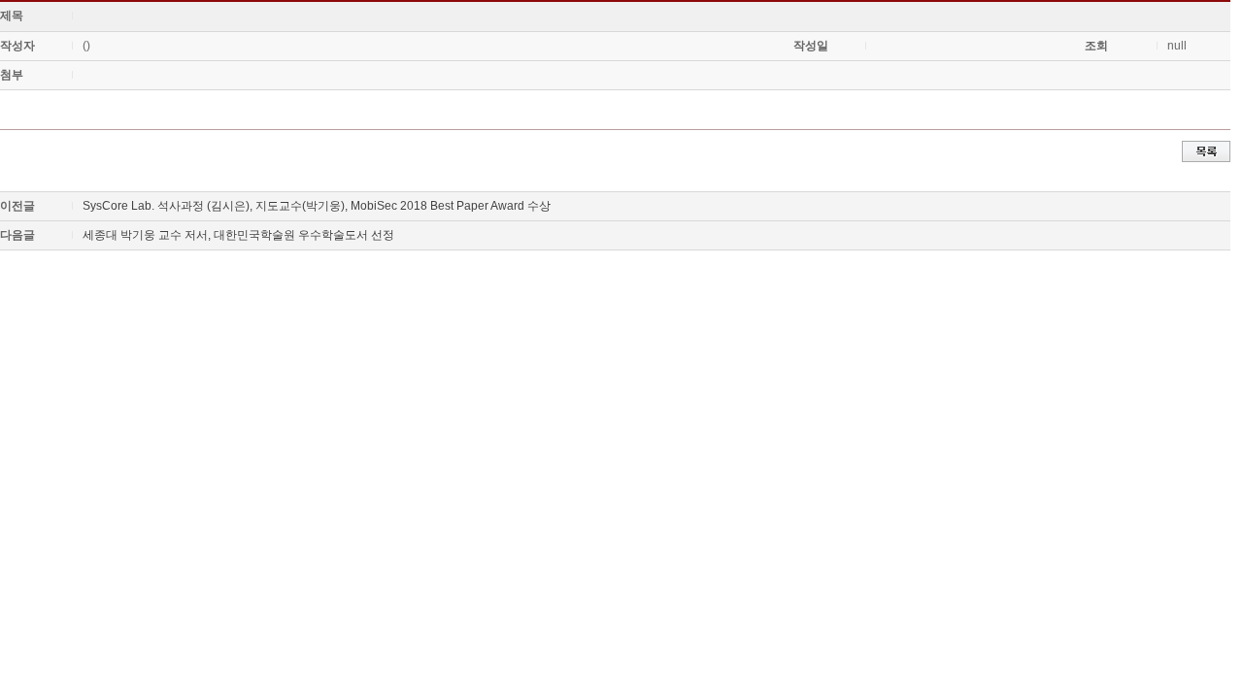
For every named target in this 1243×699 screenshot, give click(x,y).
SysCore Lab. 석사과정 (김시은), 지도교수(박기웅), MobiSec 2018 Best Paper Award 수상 (317, 206)
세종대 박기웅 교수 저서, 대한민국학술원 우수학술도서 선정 (238, 235)
